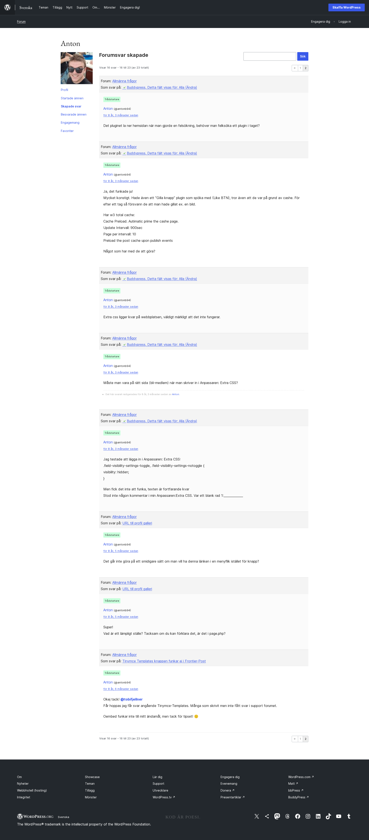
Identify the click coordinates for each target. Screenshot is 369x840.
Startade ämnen (72, 98)
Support (158, 783)
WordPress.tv (164, 797)
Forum (21, 21)
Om (19, 777)
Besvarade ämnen (73, 114)
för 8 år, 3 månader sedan (120, 115)
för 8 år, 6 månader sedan (120, 688)
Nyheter (23, 783)
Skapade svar (71, 106)
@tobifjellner (131, 699)
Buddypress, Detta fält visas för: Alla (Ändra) (162, 87)
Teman (90, 783)
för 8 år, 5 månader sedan (120, 551)
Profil (64, 90)
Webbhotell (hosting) (32, 790)
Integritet (23, 797)
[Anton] (77, 69)
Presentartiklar (233, 797)
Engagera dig (230, 777)
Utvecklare (160, 790)
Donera (228, 790)
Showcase (92, 777)
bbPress (296, 790)
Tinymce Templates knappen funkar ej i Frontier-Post (164, 661)
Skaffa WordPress (346, 7)
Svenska (63, 817)
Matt (293, 783)
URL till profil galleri (137, 523)
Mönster (91, 797)
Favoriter (67, 131)
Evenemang (229, 783)
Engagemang (70, 122)
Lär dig (157, 777)
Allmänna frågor (124, 81)
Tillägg (90, 790)
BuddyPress (298, 797)
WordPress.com (301, 777)
